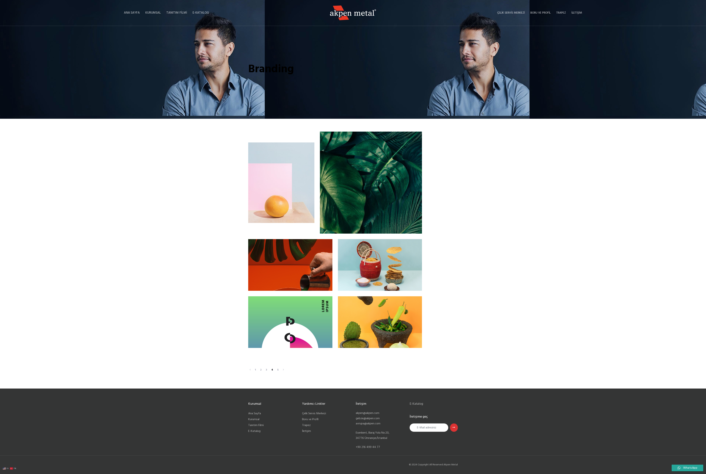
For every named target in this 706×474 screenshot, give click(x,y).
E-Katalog (254, 431)
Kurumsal (253, 419)
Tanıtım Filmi (256, 425)
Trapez (306, 425)
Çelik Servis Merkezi (314, 413)
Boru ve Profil (310, 419)
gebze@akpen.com (368, 418)
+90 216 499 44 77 (368, 447)
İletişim (306, 431)
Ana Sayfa (254, 413)
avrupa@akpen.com (368, 423)
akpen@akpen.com (367, 413)
